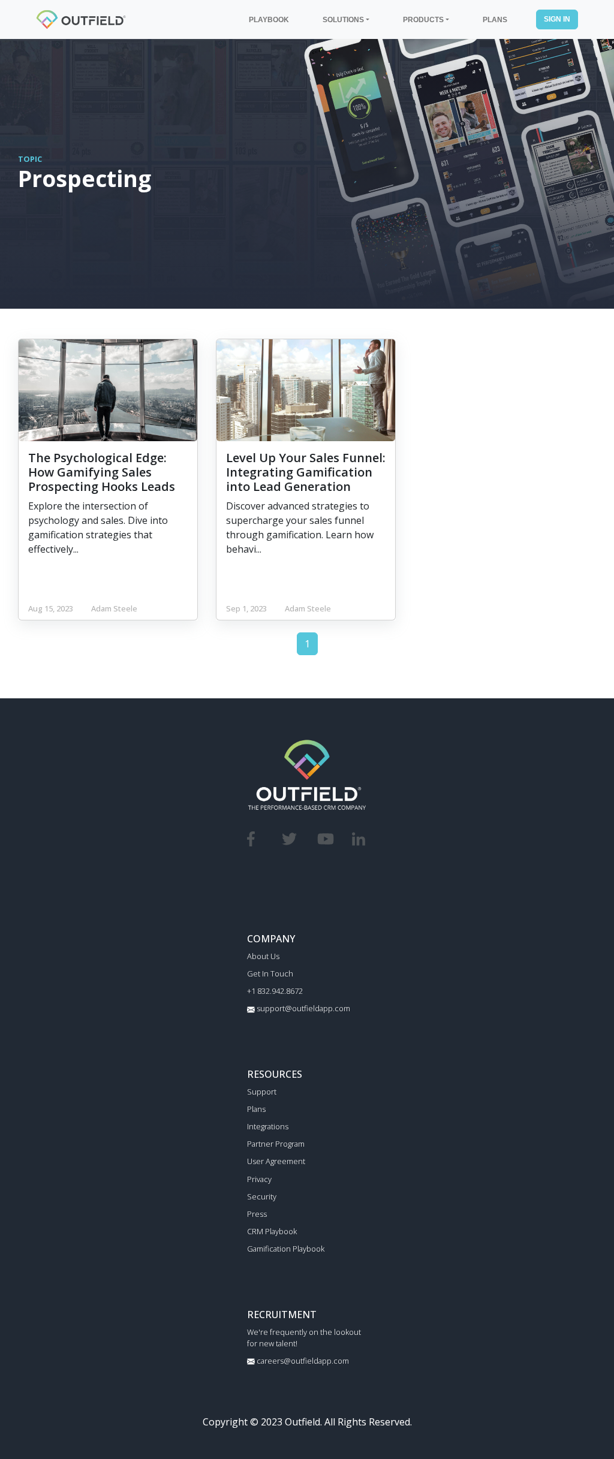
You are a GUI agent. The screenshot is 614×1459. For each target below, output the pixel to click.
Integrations (267, 1126)
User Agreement (276, 1161)
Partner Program (276, 1143)
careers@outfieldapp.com (302, 1360)
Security (261, 1196)
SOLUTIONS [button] (343, 19)
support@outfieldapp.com (302, 1008)
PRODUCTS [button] (423, 19)
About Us (263, 956)
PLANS (495, 19)
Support (261, 1091)
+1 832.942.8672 (275, 990)
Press (257, 1213)
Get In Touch (270, 973)
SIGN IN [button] (557, 19)
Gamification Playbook (285, 1248)
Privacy (259, 1179)
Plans (256, 1109)
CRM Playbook (272, 1231)
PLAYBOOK (269, 19)
